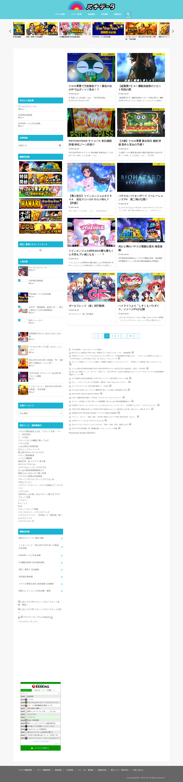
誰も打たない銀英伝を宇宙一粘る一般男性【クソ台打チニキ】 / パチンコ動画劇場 (101, 353)
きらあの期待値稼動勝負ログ (31, 470)
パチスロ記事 (59, 14)
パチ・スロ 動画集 (85, 770)
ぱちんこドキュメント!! (28, 449)
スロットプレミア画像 (28, 509)
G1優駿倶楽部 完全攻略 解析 (31, 562)
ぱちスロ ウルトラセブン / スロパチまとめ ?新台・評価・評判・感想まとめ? (100, 424)
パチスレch (23, 491)
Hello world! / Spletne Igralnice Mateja (85, 394)
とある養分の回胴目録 (28, 446)
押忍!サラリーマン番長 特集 (31, 538)
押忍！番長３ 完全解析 (29, 569)
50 (130, 336)
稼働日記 (117, 14)
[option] (42, 30)
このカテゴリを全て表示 (41, 741)
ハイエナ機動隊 (25, 458)
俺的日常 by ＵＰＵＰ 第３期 (31, 461)
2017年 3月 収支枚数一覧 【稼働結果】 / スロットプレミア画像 (94, 428)
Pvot (20, 506)
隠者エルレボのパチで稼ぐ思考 (32, 473)
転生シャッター (36, 320)
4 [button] (91, 42)
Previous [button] (10, 31)
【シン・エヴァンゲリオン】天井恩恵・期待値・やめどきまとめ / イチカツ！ (99, 382)
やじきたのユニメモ (38, 267)
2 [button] (85, 42)
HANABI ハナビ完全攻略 (40, 294)
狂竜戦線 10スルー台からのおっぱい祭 (45, 335)
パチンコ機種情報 (43, 770)
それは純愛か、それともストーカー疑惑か (87, 349)
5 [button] (94, 42)
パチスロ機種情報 (25, 770)
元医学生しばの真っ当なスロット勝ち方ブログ (39, 494)
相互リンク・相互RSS (119, 770)
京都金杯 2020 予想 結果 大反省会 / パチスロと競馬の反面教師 (94, 413)
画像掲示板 (102, 770)
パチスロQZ (23, 443)
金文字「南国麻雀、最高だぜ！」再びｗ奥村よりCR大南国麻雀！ (46, 308)
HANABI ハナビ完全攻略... (30, 123)
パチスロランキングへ (28, 621)
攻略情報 (91, 14)
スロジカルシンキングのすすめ (32, 467)
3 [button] (88, 42)
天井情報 (104, 14)
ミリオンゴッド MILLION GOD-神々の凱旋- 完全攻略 (46, 387)
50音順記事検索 (25, 115)
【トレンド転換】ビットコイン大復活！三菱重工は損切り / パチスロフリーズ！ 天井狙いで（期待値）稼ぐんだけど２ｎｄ (116, 362)
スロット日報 (24, 497)
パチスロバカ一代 (26, 521)
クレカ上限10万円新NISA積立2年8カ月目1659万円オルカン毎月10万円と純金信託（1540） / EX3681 (108, 369)
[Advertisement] (40, 72)
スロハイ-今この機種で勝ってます (33, 440)
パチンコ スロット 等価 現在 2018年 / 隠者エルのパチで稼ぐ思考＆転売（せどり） (104, 417)
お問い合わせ (138, 770)
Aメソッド (22, 503)
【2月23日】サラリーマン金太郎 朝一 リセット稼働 (46, 374)
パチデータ (144, 778)
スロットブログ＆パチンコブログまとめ (36, 479)
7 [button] (100, 42)
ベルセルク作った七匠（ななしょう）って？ (46, 348)
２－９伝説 (23, 437)
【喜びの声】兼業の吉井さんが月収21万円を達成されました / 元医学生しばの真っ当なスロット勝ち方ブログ (111, 409)
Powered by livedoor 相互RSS (82, 433)
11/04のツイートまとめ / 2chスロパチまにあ (88, 421)
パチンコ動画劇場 (26, 455)
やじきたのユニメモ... (28, 106)
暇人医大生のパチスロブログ (31, 452)
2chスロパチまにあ (26, 464)
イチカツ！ (23, 500)
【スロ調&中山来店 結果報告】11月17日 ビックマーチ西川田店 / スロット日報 (100, 378)
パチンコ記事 (76, 14)
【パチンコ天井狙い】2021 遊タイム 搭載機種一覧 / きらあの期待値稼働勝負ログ (101, 401)
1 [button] (82, 42)
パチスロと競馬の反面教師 (30, 476)
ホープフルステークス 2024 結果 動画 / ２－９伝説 (90, 386)
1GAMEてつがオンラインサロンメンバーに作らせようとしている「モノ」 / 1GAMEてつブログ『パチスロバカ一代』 (114, 405)
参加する (57, 744)
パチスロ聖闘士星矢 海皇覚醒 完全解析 (36, 584)
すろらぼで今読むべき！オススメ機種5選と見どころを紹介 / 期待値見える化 (99, 390)
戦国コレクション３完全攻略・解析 (35, 591)
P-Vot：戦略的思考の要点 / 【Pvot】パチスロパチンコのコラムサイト (97, 398)
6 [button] (97, 42)
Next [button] (173, 31)
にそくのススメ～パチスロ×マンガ (33, 512)
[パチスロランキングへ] (52, 618)
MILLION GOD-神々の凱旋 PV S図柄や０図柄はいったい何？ (46, 361)
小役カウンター (25, 482)
